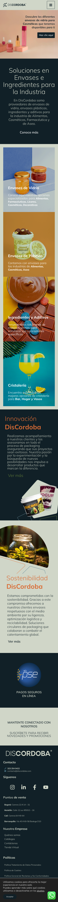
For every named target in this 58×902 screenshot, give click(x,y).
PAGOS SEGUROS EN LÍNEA (29, 694)
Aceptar (9, 896)
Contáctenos (11, 843)
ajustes (40, 890)
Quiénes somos (12, 835)
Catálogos (9, 839)
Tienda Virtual (11, 847)
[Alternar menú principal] (51, 5)
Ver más (15, 475)
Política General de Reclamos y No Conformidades (26, 876)
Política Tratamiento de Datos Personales (22, 865)
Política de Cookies (12, 870)
